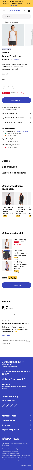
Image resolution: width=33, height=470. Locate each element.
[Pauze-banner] (26, 3)
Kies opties (16, 285)
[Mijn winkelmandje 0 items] (29, 10)
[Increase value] (13, 86)
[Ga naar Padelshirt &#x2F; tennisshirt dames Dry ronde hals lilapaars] (7, 266)
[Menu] (4, 10)
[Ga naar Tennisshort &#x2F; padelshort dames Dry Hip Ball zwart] (7, 255)
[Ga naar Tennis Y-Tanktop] (7, 244)
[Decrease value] (4, 86)
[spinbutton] (8, 86)
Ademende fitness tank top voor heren (21, 209)
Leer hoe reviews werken (9, 315)
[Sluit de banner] (29, 3)
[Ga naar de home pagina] (14, 10)
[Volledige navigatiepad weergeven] (2, 22)
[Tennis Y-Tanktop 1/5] (13, 35)
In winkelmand (16, 100)
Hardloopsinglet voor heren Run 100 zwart (8, 209)
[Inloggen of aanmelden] (24, 10)
